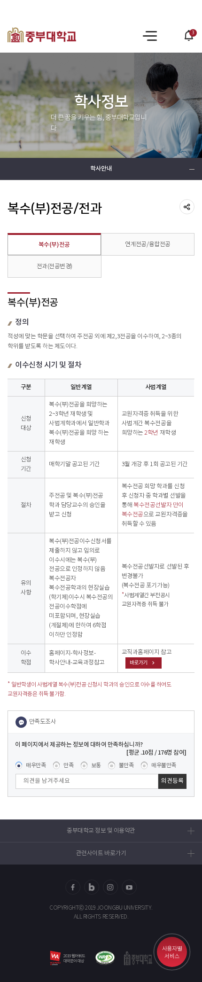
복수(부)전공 (54, 245)
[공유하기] (186, 206)
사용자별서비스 (172, 952)
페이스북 (72, 887)
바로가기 (139, 663)
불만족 (126, 766)
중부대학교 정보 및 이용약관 (101, 830)
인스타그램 (110, 887)
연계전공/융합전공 (148, 244)
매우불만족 (163, 766)
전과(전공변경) (54, 266)
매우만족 (36, 766)
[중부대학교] (42, 34)
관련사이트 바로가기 (101, 853)
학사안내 (101, 168)
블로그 (91, 887)
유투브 (129, 887)
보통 (96, 766)
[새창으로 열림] (105, 957)
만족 (68, 766)
